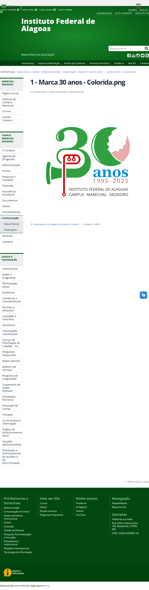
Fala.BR (132, 63)
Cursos (43, 503)
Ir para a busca (47, 10)
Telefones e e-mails (122, 519)
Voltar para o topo (138, 481)
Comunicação (69, 72)
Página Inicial (23, 72)
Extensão (9, 526)
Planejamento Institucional (11, 543)
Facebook (129, 55)
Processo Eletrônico (100, 63)
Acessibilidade (119, 503)
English (144, 10)
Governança (28, 63)
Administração (11, 507)
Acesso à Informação (49, 63)
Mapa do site (119, 507)
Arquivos (82, 72)
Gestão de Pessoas (14, 530)
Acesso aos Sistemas (74, 63)
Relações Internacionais (16, 548)
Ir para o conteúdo (9, 10)
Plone (46, 585)
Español (132, 10)
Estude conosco (48, 511)
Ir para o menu (29, 10)
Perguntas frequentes (51, 514)
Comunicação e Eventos (17, 511)
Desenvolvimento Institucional (13, 517)
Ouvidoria (119, 63)
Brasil (11, 6)
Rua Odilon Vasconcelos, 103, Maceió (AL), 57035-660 (125, 526)
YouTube (133, 55)
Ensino (7, 522)
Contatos (144, 63)
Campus (35, 72)
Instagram (138, 55)
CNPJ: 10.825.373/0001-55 (125, 533)
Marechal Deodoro (51, 72)
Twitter (142, 55)
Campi (43, 507)
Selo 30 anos (95, 72)
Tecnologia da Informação (18, 552)
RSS (147, 55)
